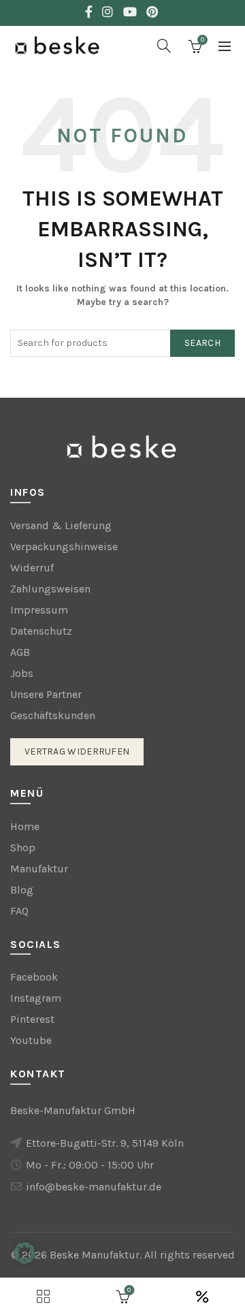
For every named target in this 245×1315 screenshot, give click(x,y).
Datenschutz (41, 630)
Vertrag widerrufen (76, 751)
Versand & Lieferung (61, 525)
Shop (22, 847)
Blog (21, 889)
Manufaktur (39, 868)
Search (202, 343)
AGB (20, 652)
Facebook (34, 976)
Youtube (31, 1040)
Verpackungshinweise (64, 546)
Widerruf (32, 567)
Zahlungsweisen (50, 588)
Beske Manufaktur (95, 1254)
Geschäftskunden (52, 715)
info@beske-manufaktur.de (93, 1186)
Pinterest (32, 1019)
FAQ (19, 910)
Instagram (35, 998)
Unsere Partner (46, 694)
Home (24, 826)
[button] (24, 1253)
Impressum (39, 609)
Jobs (21, 673)
